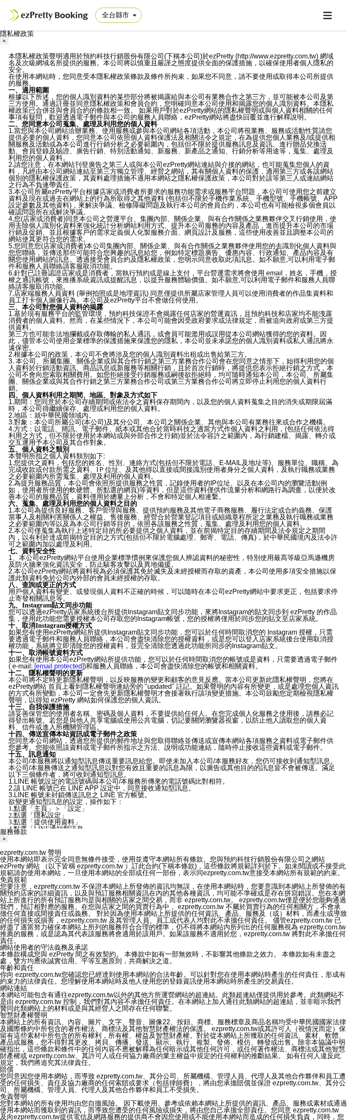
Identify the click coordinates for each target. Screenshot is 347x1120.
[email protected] (59, 666)
